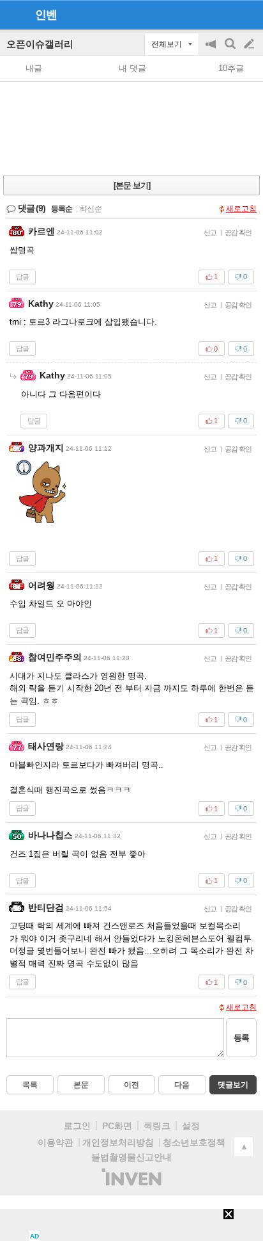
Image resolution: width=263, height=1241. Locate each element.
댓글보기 (233, 1084)
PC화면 (117, 1126)
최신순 (90, 208)
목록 (30, 1084)
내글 (34, 68)
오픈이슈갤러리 (39, 43)
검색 (231, 50)
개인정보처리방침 (118, 1142)
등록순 (61, 208)
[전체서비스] (248, 14)
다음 (182, 1084)
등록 (241, 1037)
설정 (191, 1126)
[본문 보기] (132, 185)
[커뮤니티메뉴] (13, 14)
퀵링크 (157, 1126)
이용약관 (55, 1142)
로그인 (77, 1126)
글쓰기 (250, 44)
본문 (81, 1084)
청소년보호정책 (194, 1142)
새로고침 (241, 208)
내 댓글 (132, 68)
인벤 (46, 14)
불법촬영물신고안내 (131, 1157)
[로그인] (225, 14)
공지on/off (212, 50)
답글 (22, 276)
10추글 (231, 68)
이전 (131, 1084)
